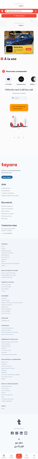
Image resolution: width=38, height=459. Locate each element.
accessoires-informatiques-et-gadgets (10, 374)
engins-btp (3, 259)
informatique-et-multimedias (11, 359)
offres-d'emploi (5, 289)
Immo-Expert (6, 177)
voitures (3, 248)
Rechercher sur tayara (7, 213)
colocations (4, 298)
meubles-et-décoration (6, 277)
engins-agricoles (5, 255)
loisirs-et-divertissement (9, 383)
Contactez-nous (5, 188)
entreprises (5, 325)
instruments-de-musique (7, 399)
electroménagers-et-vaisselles (8, 275)
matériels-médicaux (6, 330)
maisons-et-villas (5, 300)
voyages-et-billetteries (6, 401)
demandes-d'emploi (6, 284)
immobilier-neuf (5, 320)
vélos (2, 397)
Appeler (28, 49)
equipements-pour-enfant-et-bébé (9, 341)
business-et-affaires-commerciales (9, 332)
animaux (3, 392)
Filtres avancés (5, 211)
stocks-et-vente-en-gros (7, 334)
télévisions (4, 370)
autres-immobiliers (6, 311)
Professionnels (5, 190)
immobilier (4, 296)
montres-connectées (6, 366)
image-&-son (4, 362)
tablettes (3, 379)
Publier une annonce (7, 206)
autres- (3, 408)
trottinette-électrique (6, 386)
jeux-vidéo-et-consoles (6, 376)
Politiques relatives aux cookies (10, 195)
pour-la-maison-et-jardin (9, 270)
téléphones (4, 372)
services (3, 291)
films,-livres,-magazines (7, 394)
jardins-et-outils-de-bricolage (8, 273)
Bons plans (4, 218)
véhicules (4, 244)
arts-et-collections (5, 390)
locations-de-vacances (6, 304)
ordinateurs (4, 364)
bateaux (3, 261)
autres (3, 406)
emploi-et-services (7, 282)
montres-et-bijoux (5, 344)
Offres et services (6, 216)
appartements (4, 307)
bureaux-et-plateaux (6, 309)
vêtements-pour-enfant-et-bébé (9, 354)
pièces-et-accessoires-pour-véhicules (10, 263)
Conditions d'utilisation (7, 193)
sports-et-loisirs (5, 388)
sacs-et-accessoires (6, 350)
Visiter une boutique (7, 208)
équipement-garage (6, 250)
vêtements (4, 348)
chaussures (4, 352)
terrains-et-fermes (5, 313)
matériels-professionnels (7, 328)
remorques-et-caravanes (7, 253)
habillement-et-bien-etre (9, 339)
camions (3, 265)
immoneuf (4, 318)
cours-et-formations (6, 286)
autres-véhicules (5, 257)
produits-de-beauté (6, 346)
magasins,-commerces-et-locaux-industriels (12, 302)
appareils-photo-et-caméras (8, 368)
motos (3, 246)
